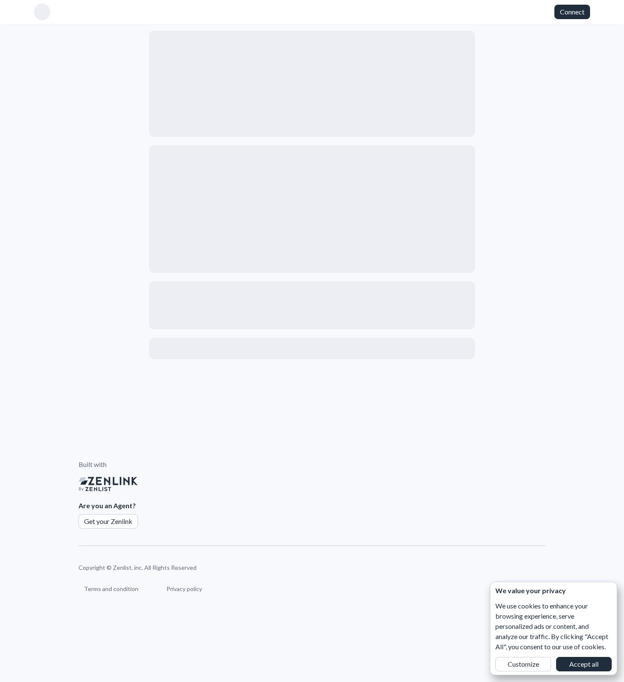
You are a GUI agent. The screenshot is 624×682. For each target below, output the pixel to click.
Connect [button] (572, 12)
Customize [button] (523, 664)
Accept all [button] (584, 664)
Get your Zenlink (108, 521)
